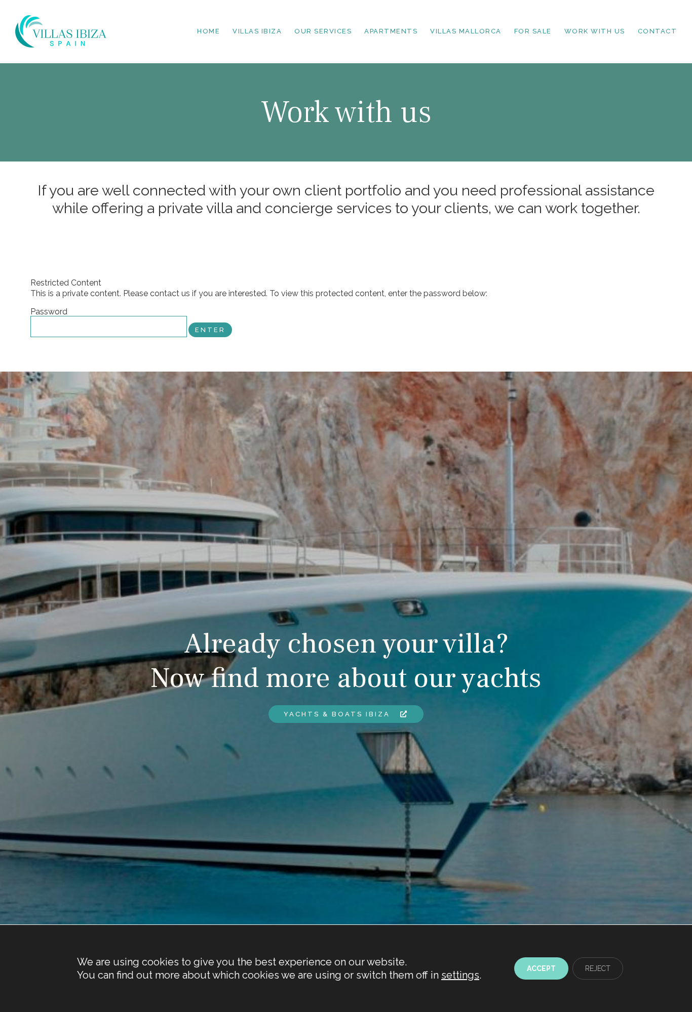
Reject (597, 968)
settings (460, 975)
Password (48, 312)
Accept (541, 968)
